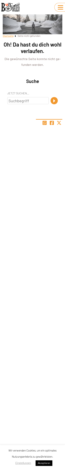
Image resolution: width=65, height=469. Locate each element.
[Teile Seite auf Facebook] (52, 123)
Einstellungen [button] (23, 462)
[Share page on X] (59, 123)
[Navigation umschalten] (60, 7)
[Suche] (54, 100)
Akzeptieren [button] (44, 463)
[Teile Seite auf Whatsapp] (44, 123)
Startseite (8, 35)
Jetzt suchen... (18, 93)
